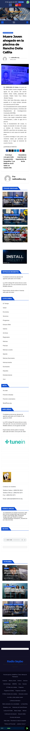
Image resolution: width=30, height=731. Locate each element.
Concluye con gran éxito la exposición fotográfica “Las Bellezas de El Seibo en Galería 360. (9, 161)
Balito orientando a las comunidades (10, 704)
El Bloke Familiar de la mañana (10, 694)
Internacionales (7, 362)
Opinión (5, 354)
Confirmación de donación (11, 714)
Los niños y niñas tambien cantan (15, 697)
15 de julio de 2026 (11, 611)
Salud (4, 307)
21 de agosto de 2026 (11, 575)
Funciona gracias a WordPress (10, 674)
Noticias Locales (8, 197)
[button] (24, 22)
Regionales (6, 337)
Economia (6, 312)
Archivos (5, 333)
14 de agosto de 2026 (11, 593)
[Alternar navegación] (14, 22)
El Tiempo (6, 303)
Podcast (5, 345)
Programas (6, 320)
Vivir (4, 379)
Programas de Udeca (9, 690)
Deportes (5, 371)
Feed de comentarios (9, 399)
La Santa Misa (24, 704)
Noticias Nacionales (8, 32)
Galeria (5, 328)
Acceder (5, 390)
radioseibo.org (15, 57)
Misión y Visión (12, 680)
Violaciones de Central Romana (19, 707)
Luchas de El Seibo (8, 710)
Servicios (5, 316)
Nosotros (25, 684)
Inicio (19, 684)
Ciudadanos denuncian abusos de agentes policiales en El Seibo (15, 573)
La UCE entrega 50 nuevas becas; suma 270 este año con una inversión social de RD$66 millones (15, 284)
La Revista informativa (15, 700)
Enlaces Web (7, 324)
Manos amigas (17, 710)
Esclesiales (6, 366)
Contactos (4, 680)
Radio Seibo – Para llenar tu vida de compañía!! (15, 720)
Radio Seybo (15, 11)
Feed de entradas (8, 394)
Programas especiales (21, 690)
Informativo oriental (23, 694)
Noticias (6, 214)
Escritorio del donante (15, 717)
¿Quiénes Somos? (21, 724)
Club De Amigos (7, 684)
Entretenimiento (7, 375)
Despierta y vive (7, 707)
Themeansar (15, 676)
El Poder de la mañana (11, 687)
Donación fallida (22, 714)
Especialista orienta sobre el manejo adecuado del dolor (13, 202)
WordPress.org (7, 403)
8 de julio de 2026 (10, 629)
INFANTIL (14, 684)
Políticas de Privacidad (10, 724)
